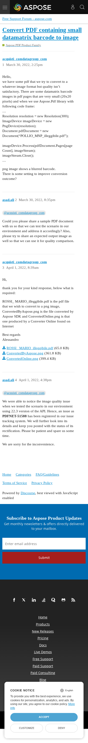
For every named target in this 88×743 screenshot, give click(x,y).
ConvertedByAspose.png (25, 353)
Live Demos (43, 652)
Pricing (43, 638)
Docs (43, 645)
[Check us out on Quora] (54, 600)
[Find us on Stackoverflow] (45, 600)
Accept (44, 717)
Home (6, 474)
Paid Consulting (43, 673)
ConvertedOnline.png (22, 358)
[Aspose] (32, 7)
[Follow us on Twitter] (25, 600)
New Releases (43, 631)
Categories (23, 474)
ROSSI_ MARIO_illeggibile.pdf (30, 348)
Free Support (43, 659)
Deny (61, 728)
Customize (26, 728)
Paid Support (43, 666)
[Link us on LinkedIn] (35, 600)
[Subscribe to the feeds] (74, 600)
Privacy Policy (42, 483)
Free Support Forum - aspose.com (27, 19)
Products (43, 624)
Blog (42, 680)
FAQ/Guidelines (47, 474)
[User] (72, 7)
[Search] (82, 7)
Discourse (28, 493)
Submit (44, 557)
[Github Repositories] (64, 600)
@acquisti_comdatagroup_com (24, 213)
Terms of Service (14, 483)
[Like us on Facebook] (15, 600)
